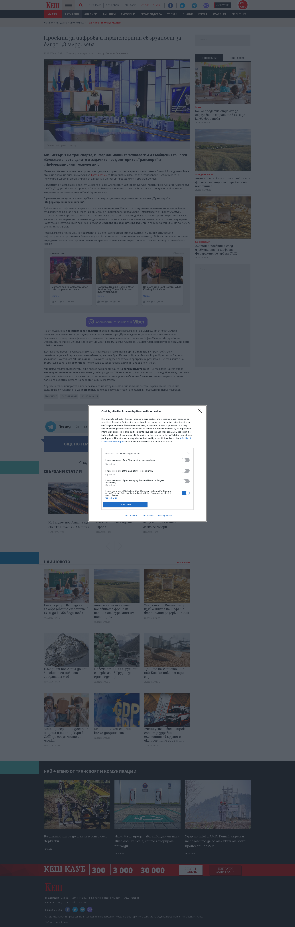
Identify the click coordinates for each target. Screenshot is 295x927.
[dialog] (147, 463)
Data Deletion (130, 515)
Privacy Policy (165, 515)
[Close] (201, 412)
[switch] (186, 460)
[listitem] (147, 453)
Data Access (147, 515)
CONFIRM (125, 505)
